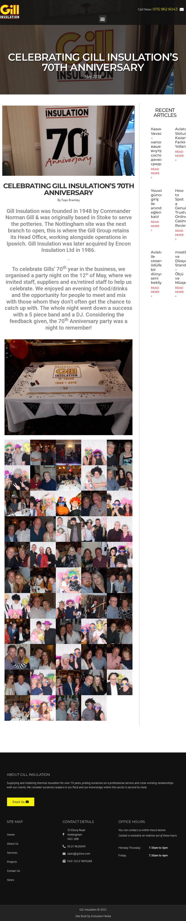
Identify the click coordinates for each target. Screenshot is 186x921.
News (10, 880)
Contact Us (13, 871)
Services (12, 853)
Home (11, 835)
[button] (102, 19)
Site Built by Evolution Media (93, 916)
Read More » (155, 173)
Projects (12, 862)
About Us (12, 844)
